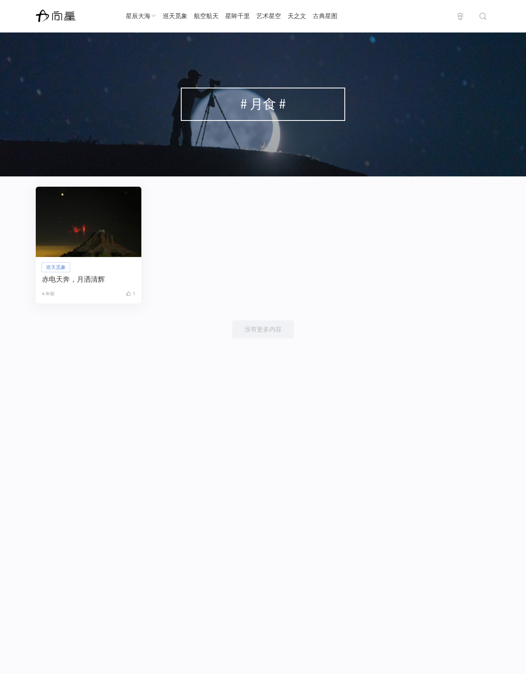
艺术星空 (268, 16)
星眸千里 (237, 16)
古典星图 (325, 16)
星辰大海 (138, 16)
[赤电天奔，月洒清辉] (88, 222)
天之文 (297, 16)
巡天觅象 (175, 16)
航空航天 (206, 16)
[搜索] (483, 16)
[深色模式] (460, 16)
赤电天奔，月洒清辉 (73, 279)
